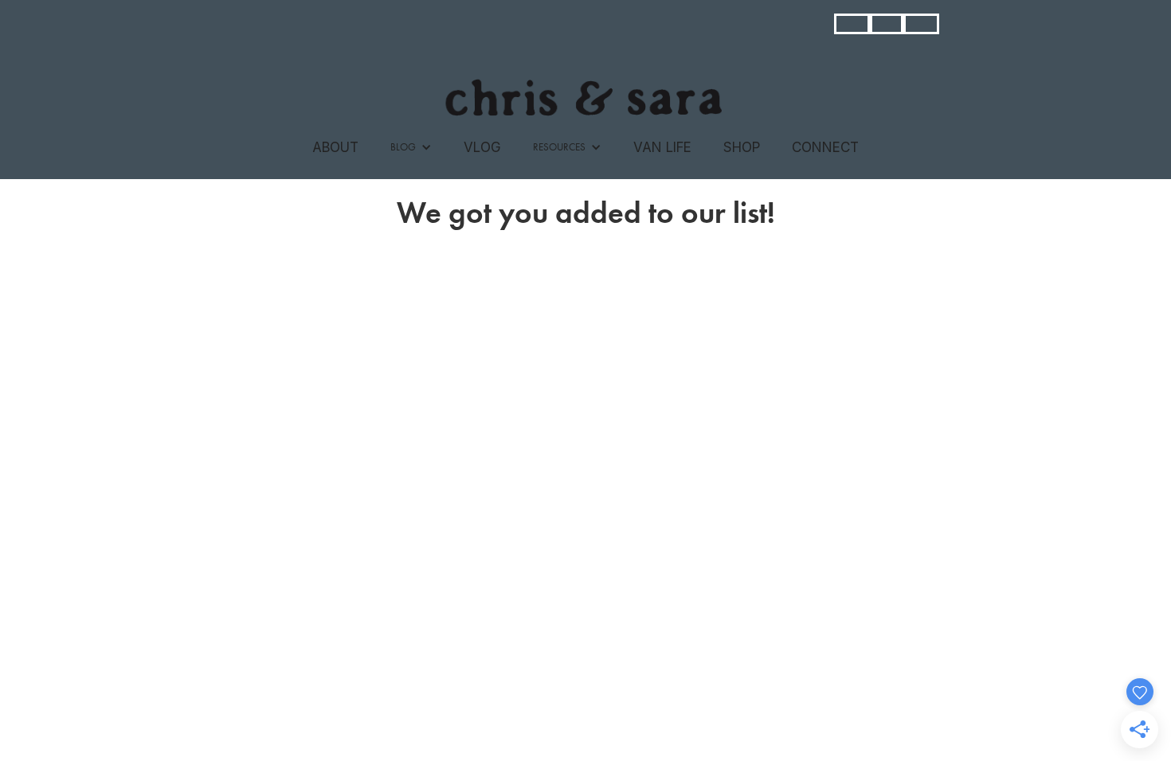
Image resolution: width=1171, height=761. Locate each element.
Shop (741, 147)
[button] (411, 147)
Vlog (482, 147)
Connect (825, 147)
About (335, 147)
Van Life (662, 147)
